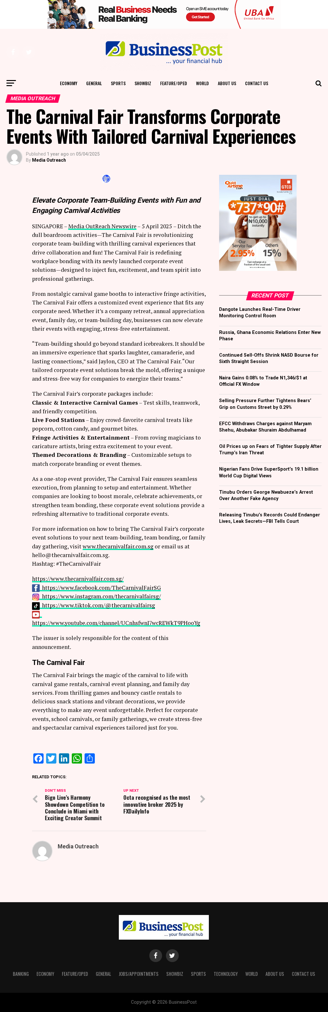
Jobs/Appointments (139, 973)
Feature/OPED (173, 83)
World (202, 83)
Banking (21, 973)
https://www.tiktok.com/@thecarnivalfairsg (98, 605)
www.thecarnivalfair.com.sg (118, 546)
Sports (118, 83)
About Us (227, 83)
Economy (68, 83)
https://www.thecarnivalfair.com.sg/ (78, 578)
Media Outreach (49, 160)
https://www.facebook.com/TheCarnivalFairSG (101, 587)
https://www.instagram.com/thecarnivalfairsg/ (101, 596)
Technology (226, 973)
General (94, 83)
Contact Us (256, 83)
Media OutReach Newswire (102, 226)
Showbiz (143, 83)
